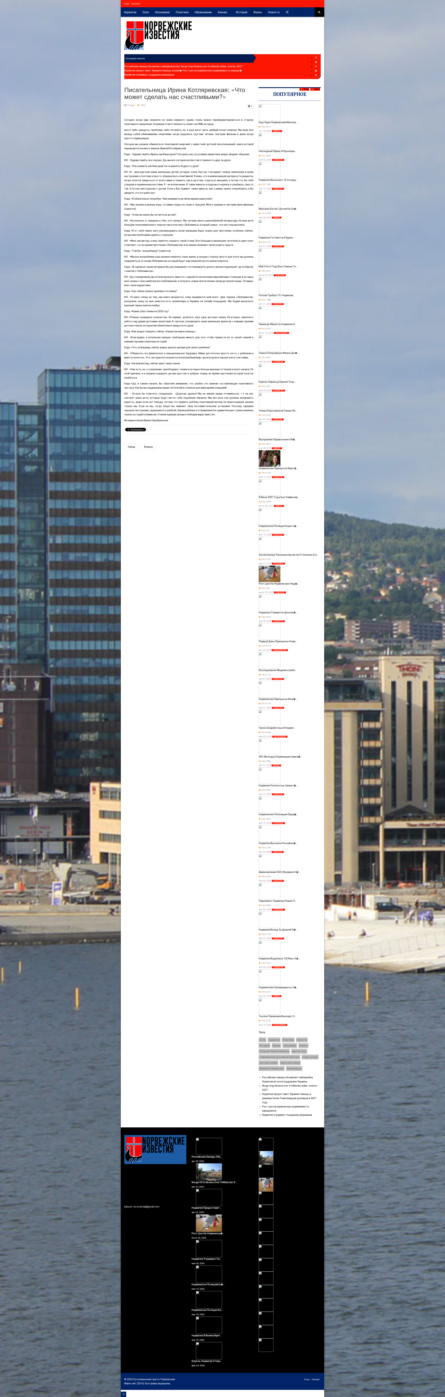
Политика (182, 12)
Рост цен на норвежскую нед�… (279, 583)
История (241, 12)
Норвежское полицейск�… (208, 1284)
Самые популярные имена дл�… (279, 353)
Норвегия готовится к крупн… (276, 237)
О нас (127, 3)
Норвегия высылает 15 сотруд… (278, 180)
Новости (274, 12)
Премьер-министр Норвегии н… (278, 324)
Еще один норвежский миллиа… (278, 122)
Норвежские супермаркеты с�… (278, 987)
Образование (203, 12)
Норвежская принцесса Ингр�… (278, 699)
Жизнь (257, 12)
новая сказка (310, 1057)
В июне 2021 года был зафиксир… (279, 497)
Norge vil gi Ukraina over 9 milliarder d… (214, 1182)
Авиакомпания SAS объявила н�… (279, 872)
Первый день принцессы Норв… (278, 641)
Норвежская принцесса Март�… (278, 468)
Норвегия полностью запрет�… (278, 785)
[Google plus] (316, 66)
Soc (291, 12)
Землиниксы (294, 1068)
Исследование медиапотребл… (278, 670)
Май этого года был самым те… (278, 266)
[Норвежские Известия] (158, 35)
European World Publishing (274, 1051)
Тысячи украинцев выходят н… (277, 1016)
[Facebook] (316, 57)
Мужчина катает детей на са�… (278, 208)
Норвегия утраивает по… (207, 1259)
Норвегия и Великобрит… (207, 1335)
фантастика (299, 1051)
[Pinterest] (316, 70)
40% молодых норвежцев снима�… (280, 756)
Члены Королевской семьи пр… (278, 410)
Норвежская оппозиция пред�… (278, 814)
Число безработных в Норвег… (277, 727)
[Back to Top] (123, 1394)
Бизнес (223, 12)
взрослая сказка (290, 1062)
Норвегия (130, 12)
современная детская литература (279, 1057)
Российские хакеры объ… (207, 1156)
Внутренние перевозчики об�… (278, 439)
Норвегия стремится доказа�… (278, 612)
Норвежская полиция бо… (207, 1310)
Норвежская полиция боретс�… (278, 526)
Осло (145, 12)
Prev (306, 89)
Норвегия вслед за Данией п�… (278, 929)
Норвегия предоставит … (207, 1207)
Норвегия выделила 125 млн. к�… (279, 958)
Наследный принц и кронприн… (278, 151)
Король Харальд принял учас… (277, 381)
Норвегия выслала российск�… (278, 843)
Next (317, 89)
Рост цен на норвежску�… (208, 1233)
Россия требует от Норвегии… (277, 295)
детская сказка (268, 1062)
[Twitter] (316, 62)
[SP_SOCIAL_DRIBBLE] (316, 75)
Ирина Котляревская (272, 1068)
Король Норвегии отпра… (207, 1361)
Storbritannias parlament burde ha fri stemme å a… (288, 554)
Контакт (136, 3)
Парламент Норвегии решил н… (278, 900)
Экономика (162, 12)
